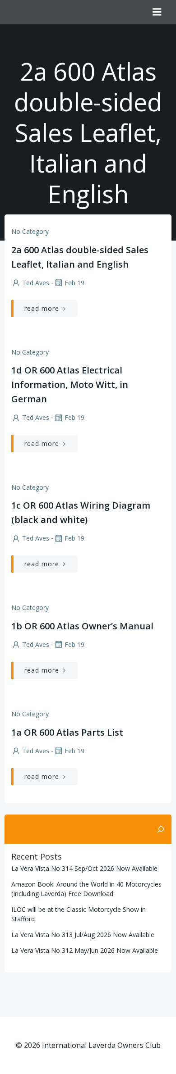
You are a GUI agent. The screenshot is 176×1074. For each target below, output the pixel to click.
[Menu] (157, 12)
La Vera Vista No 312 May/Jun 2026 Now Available (84, 950)
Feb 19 (74, 282)
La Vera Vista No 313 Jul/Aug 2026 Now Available (82, 934)
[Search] (160, 829)
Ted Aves (35, 282)
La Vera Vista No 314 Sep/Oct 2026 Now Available (84, 868)
